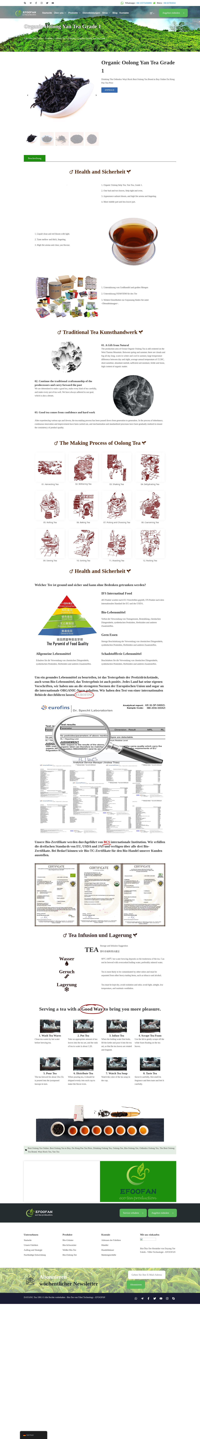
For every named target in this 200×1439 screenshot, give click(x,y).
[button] (28, 95)
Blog (115, 13)
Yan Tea (55, 1152)
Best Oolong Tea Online (38, 1148)
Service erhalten (131, 1213)
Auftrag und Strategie (33, 1250)
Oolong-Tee (118, 1148)
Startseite (47, 13)
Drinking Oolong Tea (102, 1148)
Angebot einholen (171, 12)
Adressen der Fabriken (111, 1240)
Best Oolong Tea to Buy (60, 1148)
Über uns (59, 13)
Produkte (73, 13)
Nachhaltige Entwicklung (35, 1255)
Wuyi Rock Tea (44, 1152)
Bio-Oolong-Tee (131, 1148)
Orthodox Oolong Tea (149, 1148)
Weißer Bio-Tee (69, 1250)
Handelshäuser (107, 1250)
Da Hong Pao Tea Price (82, 1148)
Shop (105, 13)
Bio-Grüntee (68, 1240)
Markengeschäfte (108, 1255)
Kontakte (124, 13)
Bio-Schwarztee (69, 1245)
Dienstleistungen (91, 13)
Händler (104, 1245)
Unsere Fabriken (31, 1245)
